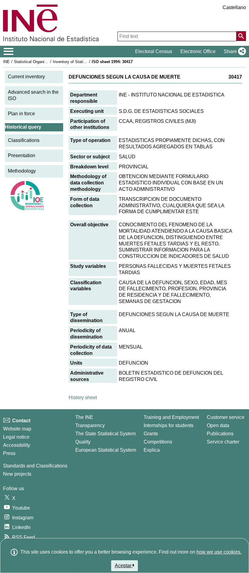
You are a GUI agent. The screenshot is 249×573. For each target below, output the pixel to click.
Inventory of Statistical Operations (83, 61)
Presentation (21, 155)
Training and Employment (171, 417)
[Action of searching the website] (241, 36)
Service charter (223, 441)
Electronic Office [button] (198, 51)
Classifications (23, 140)
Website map (17, 428)
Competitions (158, 441)
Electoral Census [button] (153, 51)
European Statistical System (105, 450)
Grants (151, 433)
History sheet (83, 397)
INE (6, 61)
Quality (82, 441)
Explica (152, 450)
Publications (220, 433)
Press (9, 453)
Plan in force (21, 113)
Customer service (225, 417)
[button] (233, 51)
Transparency (90, 425)
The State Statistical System (105, 433)
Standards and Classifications (35, 465)
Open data (218, 425)
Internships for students (168, 425)
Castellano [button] (234, 7)
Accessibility (16, 445)
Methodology (22, 171)
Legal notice (16, 437)
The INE (84, 417)
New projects (17, 474)
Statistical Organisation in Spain (42, 61)
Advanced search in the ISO (33, 95)
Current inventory (26, 76)
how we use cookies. (218, 551)
